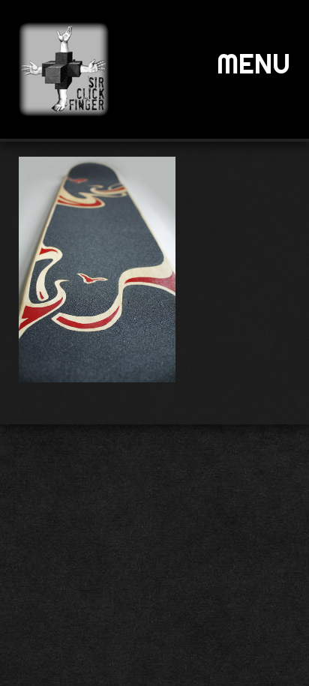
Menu (253, 63)
